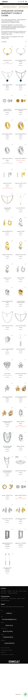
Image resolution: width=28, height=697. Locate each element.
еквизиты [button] (3, 652)
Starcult (13, 661)
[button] (19, 1)
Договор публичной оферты (6, 650)
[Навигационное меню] (26, 1)
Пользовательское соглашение (7, 654)
